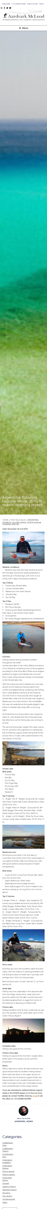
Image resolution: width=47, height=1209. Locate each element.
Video (41, 4)
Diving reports (8, 1171)
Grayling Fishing (9, 1187)
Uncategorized (8, 1199)
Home (5, 520)
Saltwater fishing (9, 1190)
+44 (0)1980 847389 (18, 4)
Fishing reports (8, 1175)
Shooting (6, 1193)
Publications (32, 4)
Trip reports (7, 1196)
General (5, 1183)
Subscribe (6, 4)
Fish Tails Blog (18, 520)
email (35, 1096)
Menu (24, 28)
